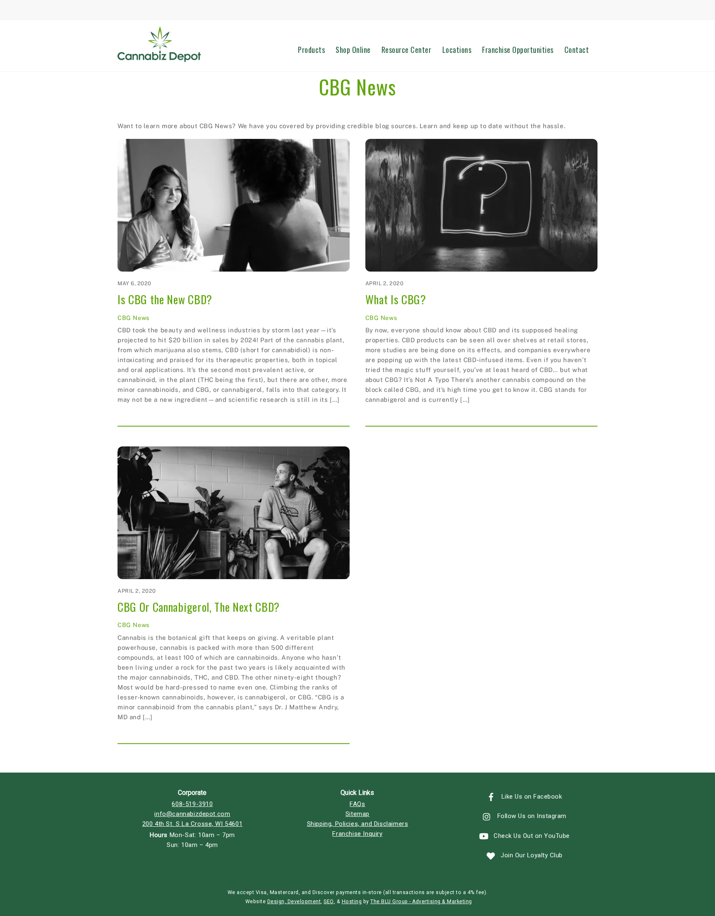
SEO (329, 901)
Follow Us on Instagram (530, 816)
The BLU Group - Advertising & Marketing (421, 901)
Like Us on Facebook (530, 796)
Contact (576, 49)
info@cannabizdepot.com (192, 814)
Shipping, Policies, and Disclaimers (357, 824)
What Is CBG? (395, 299)
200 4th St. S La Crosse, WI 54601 (192, 824)
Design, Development (294, 901)
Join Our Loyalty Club (531, 855)
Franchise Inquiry (357, 833)
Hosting (352, 901)
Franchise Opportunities (518, 49)
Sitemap (357, 814)
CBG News (133, 317)
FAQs (357, 804)
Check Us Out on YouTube (531, 836)
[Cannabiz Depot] (159, 58)
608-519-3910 (192, 804)
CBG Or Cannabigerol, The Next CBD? (199, 607)
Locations (457, 49)
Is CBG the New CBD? (165, 299)
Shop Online (353, 49)
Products (311, 49)
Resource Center (406, 49)
